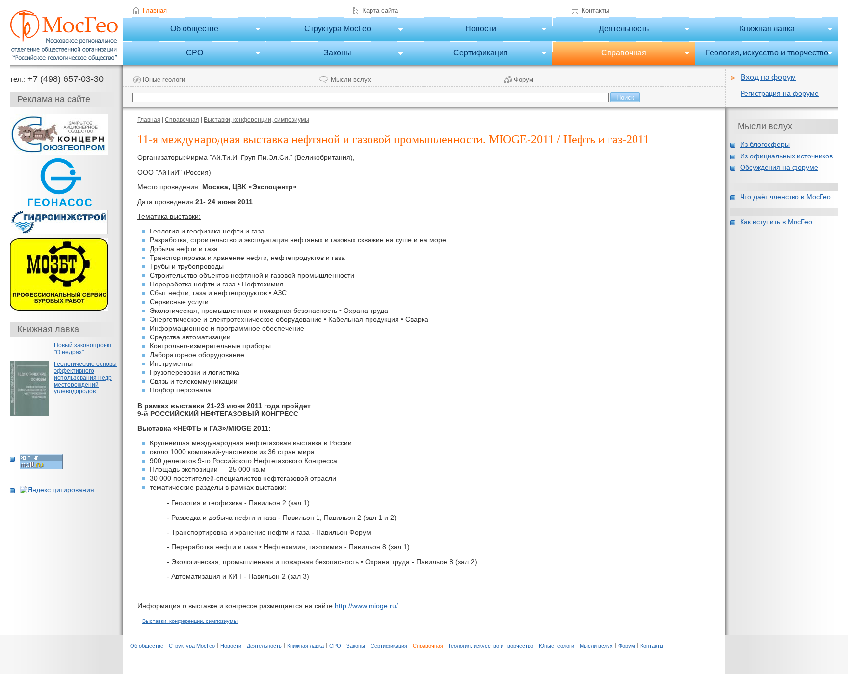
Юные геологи (164, 79)
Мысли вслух (351, 79)
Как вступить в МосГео (776, 222)
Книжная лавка (744, 30)
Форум (523, 79)
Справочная (599, 54)
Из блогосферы (765, 144)
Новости (452, 30)
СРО (163, 54)
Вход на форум (768, 77)
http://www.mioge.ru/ (366, 606)
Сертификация (458, 54)
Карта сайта (380, 10)
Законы (308, 54)
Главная (155, 10)
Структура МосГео (318, 30)
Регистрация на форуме (780, 93)
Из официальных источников (786, 156)
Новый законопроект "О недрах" (83, 349)
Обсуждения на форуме (779, 167)
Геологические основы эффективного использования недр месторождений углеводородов (85, 378)
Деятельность (600, 30)
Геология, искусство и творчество (761, 54)
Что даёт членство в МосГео (785, 197)
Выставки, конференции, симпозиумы (256, 119)
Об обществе (170, 30)
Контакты (595, 10)
